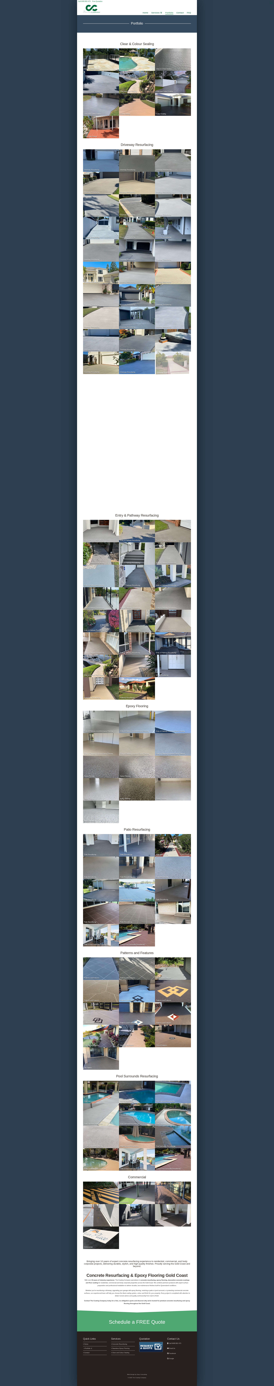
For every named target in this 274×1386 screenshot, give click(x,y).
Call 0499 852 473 (174, 1343)
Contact (86, 1352)
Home (86, 1344)
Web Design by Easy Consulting (137, 1374)
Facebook (172, 1353)
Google (171, 1358)
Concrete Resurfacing (119, 1344)
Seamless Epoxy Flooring (121, 1348)
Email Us (172, 1348)
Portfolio (87, 1348)
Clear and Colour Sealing (120, 1352)
